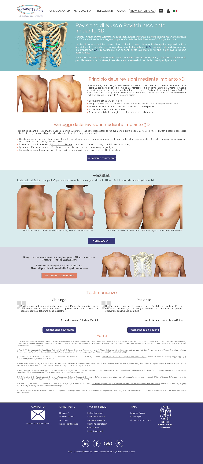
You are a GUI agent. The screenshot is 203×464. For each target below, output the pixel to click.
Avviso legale (135, 416)
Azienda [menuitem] (121, 11)
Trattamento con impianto (101, 158)
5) (97, 50)
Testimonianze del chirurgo (59, 329)
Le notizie (63, 420)
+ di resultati (101, 240)
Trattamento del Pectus (59, 275)
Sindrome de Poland (96, 416)
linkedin (85, 441)
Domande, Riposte (137, 413)
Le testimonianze (66, 416)
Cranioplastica (93, 427)
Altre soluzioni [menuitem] (83, 11)
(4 (94, 50)
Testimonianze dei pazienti (144, 329)
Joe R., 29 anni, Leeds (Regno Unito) (163, 320)
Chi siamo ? (64, 413)
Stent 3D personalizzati (97, 424)
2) (150, 47)
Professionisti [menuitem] (104, 11)
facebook (97, 441)
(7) (79, 131)
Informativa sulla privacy (140, 420)
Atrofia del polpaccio (96, 420)
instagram (118, 442)
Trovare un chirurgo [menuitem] (142, 11)
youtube (107, 441)
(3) (161, 47)
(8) (129, 131)
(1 (147, 47)
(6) (95, 90)
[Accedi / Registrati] (168, 11)
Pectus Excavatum (95, 413)
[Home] (31, 11)
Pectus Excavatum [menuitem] (59, 11)
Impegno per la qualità (68, 424)
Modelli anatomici (95, 431)
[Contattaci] (161, 11)
